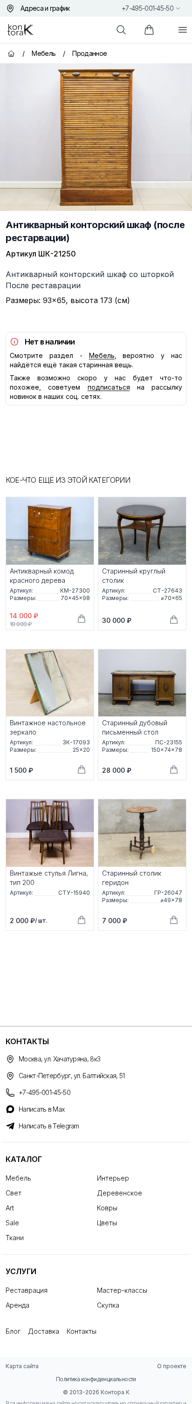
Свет (13, 1193)
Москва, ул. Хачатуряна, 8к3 (59, 1059)
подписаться (109, 387)
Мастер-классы (122, 1290)
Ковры (107, 1208)
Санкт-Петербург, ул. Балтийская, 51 (72, 1076)
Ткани (15, 1238)
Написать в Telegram (49, 1126)
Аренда (17, 1305)
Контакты (81, 1331)
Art (10, 1208)
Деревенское (119, 1193)
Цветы (107, 1223)
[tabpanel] (96, 137)
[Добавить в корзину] (81, 618)
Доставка (43, 1331)
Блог (13, 1331)
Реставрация (27, 1290)
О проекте (171, 1366)
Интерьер (113, 1178)
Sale (12, 1223)
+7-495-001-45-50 (147, 8)
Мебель (102, 355)
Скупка (108, 1305)
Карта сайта (22, 1366)
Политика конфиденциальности (96, 1379)
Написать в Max (41, 1109)
